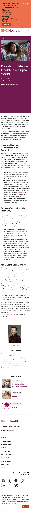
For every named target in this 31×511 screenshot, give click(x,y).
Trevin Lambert (7, 81)
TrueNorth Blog (6, 461)
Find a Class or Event (7, 448)
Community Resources (13, 314)
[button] (29, 31)
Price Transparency (7, 454)
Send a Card (5, 464)
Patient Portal (5, 458)
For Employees (5, 451)
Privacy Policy (17, 503)
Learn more (6, 24)
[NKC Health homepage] (14, 30)
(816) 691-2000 (8, 431)
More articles (14, 345)
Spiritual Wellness (13, 84)
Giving (3, 468)
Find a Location (6, 441)
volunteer (20, 192)
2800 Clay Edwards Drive (12, 426)
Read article (15, 384)
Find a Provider (6, 438)
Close (24, 507)
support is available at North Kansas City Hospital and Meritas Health (15, 290)
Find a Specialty (6, 444)
